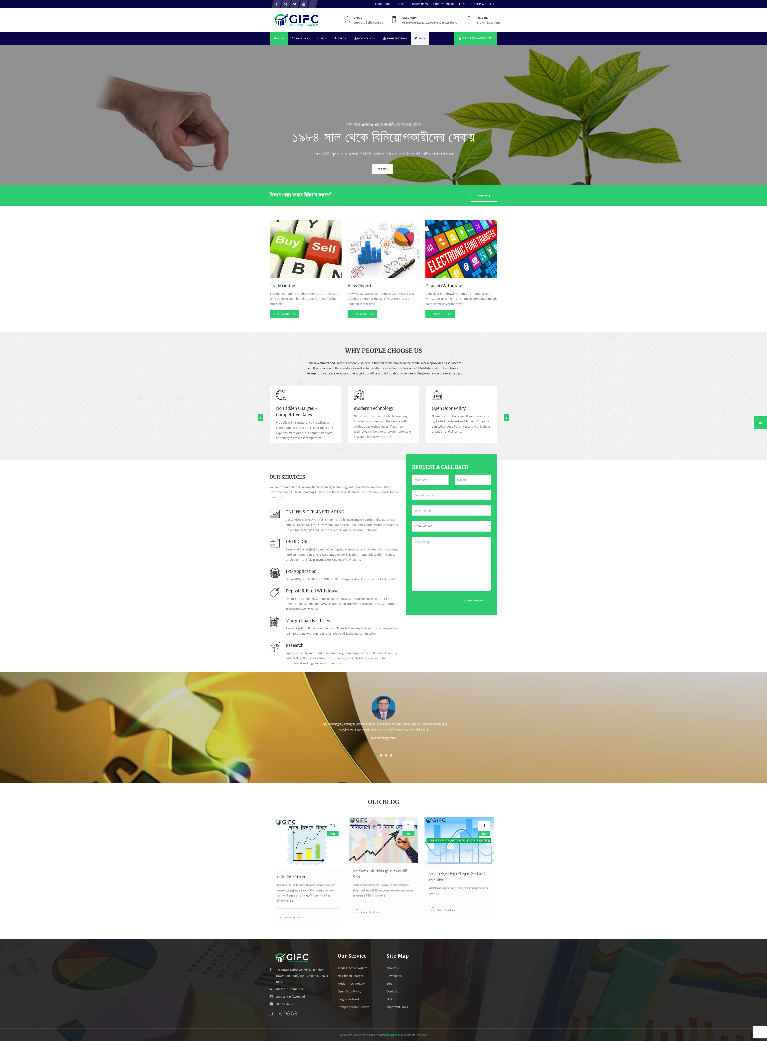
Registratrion (396, 38)
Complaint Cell (484, 4)
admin (299, 917)
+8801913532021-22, (416, 22)
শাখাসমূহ (382, 169)
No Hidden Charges (351, 976)
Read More (283, 313)
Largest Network (349, 999)
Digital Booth (444, 4)
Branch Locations (488, 22)
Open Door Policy (349, 991)
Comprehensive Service (353, 1007)
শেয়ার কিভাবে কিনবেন (291, 876)
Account (477, 38)
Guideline (383, 4)
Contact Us (393, 991)
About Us (392, 968)
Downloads (420, 4)
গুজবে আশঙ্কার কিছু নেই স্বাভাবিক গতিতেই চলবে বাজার (457, 876)
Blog (401, 4)
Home (280, 38)
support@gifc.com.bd (368, 22)
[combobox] (452, 526)
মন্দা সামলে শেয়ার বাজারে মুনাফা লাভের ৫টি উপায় (380, 873)
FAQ (464, 4)
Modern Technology (351, 983)
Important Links (397, 1007)
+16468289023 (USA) (444, 22)
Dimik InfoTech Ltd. (391, 1035)
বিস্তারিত (483, 196)
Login (421, 38)
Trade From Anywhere (352, 968)
